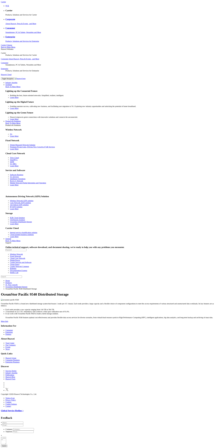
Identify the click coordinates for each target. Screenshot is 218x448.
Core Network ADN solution (20, 203)
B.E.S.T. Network (16, 181)
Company (8, 429)
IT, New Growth (11, 285)
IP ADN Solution (16, 207)
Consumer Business (12, 360)
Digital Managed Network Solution (22, 145)
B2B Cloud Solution (17, 218)
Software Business (16, 175)
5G (11, 134)
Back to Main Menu (8, 47)
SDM (12, 162)
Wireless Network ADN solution (21, 201)
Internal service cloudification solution (23, 233)
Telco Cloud (14, 158)
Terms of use (10, 398)
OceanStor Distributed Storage (21, 222)
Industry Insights (11, 83)
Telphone (8, 432)
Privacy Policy (10, 400)
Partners (8, 334)
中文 (7, 6)
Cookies (8, 402)
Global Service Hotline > (12, 410)
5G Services (14, 177)
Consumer (10, 28)
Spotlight (8, 85)
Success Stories (10, 371)
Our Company (10, 345)
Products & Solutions (13, 121)
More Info (4, 321)
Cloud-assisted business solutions (22, 235)
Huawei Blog (10, 377)
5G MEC (13, 164)
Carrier (3, 2)
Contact (8, 406)
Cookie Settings (11, 404)
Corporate (10, 19)
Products (8, 283)
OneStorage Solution (17, 220)
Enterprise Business (12, 362)
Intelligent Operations (17, 179)
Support (8, 239)
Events (7, 347)
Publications (9, 375)
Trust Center (9, 343)
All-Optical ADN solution (19, 205)
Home (7, 281)
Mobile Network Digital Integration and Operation (28, 183)
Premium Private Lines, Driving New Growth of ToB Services (32, 147)
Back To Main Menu (12, 87)
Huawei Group (10, 358)
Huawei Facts (10, 379)
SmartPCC (14, 160)
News (7, 349)
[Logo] (20, 79)
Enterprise (10, 37)
